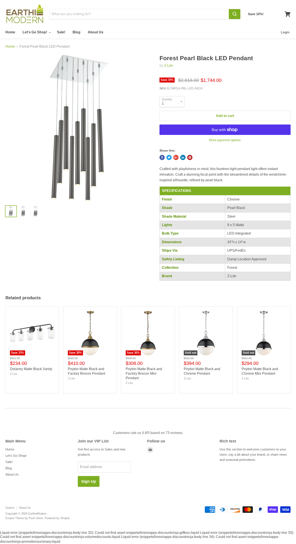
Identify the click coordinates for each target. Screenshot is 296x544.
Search (9, 507)
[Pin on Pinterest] (189, 157)
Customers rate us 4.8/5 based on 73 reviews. (148, 433)
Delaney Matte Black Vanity (31, 369)
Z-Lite (168, 65)
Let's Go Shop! (35, 32)
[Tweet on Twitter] (169, 157)
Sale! (61, 32)
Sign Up (88, 481)
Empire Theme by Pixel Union (24, 518)
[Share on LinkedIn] (182, 157)
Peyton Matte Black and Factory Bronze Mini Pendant (144, 373)
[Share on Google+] (176, 157)
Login (285, 32)
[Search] (234, 14)
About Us (95, 32)
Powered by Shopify (57, 518)
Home (10, 32)
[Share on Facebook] (162, 157)
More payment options (225, 140)
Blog (76, 32)
